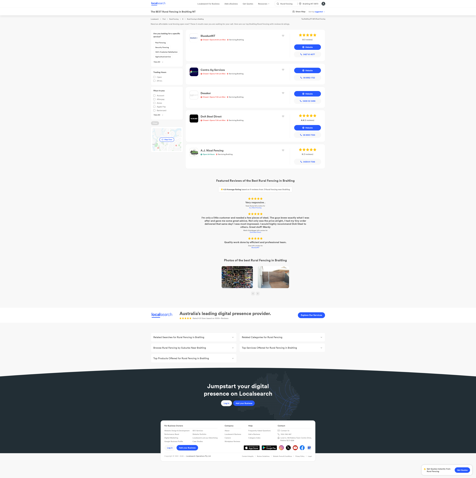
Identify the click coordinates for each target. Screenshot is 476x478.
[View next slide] (258, 293)
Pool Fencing (160, 43)
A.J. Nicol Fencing (255, 208)
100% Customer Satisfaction (166, 52)
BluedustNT (255, 247)
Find (164, 19)
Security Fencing (162, 47)
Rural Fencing (173, 19)
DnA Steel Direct (255, 232)
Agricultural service (163, 57)
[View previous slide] (253, 293)
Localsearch (155, 19)
